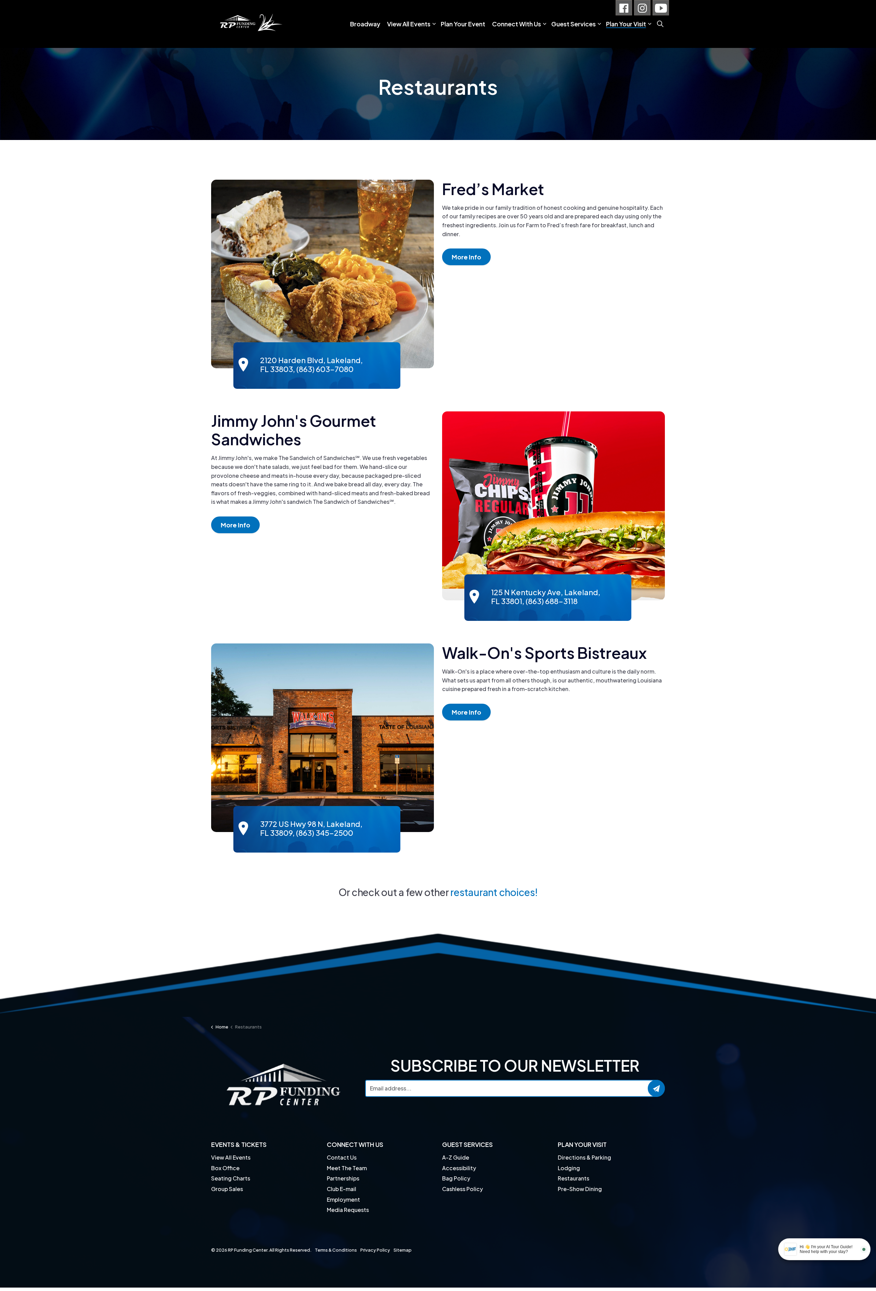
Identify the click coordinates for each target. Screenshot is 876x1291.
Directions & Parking (584, 1157)
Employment (343, 1199)
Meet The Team (347, 1168)
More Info (466, 257)
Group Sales (227, 1188)
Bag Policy (456, 1178)
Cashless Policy (462, 1188)
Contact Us (342, 1157)
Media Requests (348, 1209)
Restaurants (573, 1178)
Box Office (225, 1168)
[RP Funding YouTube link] (661, 7)
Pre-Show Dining (580, 1188)
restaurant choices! (494, 892)
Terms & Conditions (336, 1250)
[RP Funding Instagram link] (642, 7)
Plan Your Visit (626, 24)
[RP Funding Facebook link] (623, 7)
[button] (322, 274)
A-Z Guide (455, 1157)
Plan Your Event (463, 24)
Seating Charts (230, 1178)
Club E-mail (341, 1188)
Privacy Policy (375, 1250)
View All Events (408, 24)
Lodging (569, 1168)
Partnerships (343, 1178)
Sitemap (403, 1250)
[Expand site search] (660, 24)
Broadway (365, 24)
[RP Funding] (249, 24)
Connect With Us (516, 24)
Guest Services (573, 24)
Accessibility (459, 1168)
